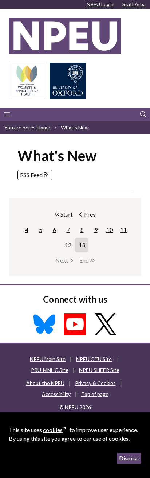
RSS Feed (31, 174)
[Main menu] (7, 114)
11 (125, 231)
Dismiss (129, 458)
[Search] (143, 114)
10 (111, 231)
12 (70, 246)
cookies (53, 429)
